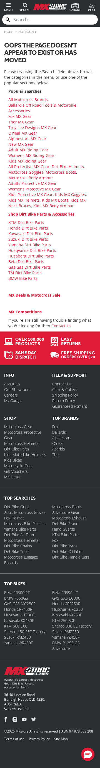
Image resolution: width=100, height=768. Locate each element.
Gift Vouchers (16, 471)
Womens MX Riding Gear (31, 155)
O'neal (57, 443)
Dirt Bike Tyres (65, 545)
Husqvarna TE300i (19, 614)
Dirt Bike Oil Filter (67, 551)
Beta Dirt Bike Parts (26, 261)
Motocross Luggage (21, 557)
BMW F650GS (16, 598)
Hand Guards (63, 529)
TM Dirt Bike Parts (25, 272)
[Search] (7, 20)
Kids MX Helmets (24, 200)
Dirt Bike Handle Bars (70, 557)
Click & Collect (64, 389)
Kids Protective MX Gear (30, 194)
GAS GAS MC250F (19, 603)
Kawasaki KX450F (19, 620)
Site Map (61, 738)
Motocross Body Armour (30, 177)
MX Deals (12, 477)
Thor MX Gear (21, 122)
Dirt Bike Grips (16, 506)
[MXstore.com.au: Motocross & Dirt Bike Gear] (50, 6)
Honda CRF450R (18, 609)
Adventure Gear (65, 512)
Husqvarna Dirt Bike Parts (32, 250)
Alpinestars (61, 437)
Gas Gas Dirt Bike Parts (29, 267)
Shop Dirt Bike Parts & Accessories (41, 214)
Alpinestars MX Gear (27, 138)
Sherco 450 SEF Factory (24, 631)
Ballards (59, 432)
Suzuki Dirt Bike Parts (28, 239)
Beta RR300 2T (17, 592)
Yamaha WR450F (18, 642)
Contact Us (61, 325)
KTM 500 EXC (16, 626)
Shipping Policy (65, 395)
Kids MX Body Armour (53, 205)
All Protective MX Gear (28, 166)
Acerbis (58, 449)
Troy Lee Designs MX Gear (32, 127)
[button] (87, 754)
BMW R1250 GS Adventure (66, 645)
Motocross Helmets (21, 443)
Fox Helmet (14, 518)
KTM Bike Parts (65, 534)
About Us (12, 384)
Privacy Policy (39, 738)
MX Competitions (25, 311)
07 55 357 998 (18, 709)
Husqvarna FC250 (67, 609)
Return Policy (63, 400)
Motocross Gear (18, 426)
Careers (11, 395)
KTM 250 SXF (63, 620)
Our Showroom (17, 389)
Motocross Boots (61, 172)
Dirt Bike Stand (65, 523)
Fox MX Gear (19, 116)
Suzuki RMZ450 (17, 637)
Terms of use (14, 738)
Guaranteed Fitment (69, 406)
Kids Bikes (13, 460)
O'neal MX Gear (22, 133)
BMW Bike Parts (23, 278)
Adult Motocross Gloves (25, 512)
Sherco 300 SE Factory (71, 626)
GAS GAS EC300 (66, 598)
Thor (56, 454)
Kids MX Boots (55, 200)
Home (9, 32)
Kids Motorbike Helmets (25, 454)
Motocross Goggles (25, 172)
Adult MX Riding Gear (28, 149)
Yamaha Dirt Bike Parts (29, 244)
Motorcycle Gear (18, 465)
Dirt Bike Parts (16, 449)
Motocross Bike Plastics (25, 523)
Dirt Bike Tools (16, 551)
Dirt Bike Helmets (68, 166)
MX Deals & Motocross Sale (34, 295)
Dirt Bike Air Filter (19, 534)
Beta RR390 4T (65, 592)
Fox (55, 426)
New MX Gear (21, 144)
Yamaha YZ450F (65, 637)
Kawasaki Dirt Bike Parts (30, 233)
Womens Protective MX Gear (34, 189)
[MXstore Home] (27, 672)
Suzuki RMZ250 (65, 631)
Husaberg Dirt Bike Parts (31, 256)
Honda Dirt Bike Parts (28, 228)
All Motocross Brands (28, 99)
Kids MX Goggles (70, 194)
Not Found (27, 32)
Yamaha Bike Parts (20, 529)
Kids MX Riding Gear (27, 161)
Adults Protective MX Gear (32, 183)
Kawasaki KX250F (67, 614)
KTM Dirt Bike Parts (26, 222)
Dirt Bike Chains (18, 545)
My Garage (13, 400)
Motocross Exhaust (69, 518)
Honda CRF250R (66, 603)
